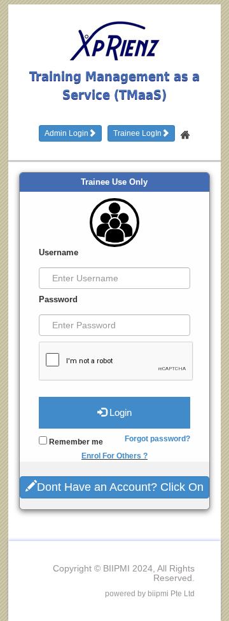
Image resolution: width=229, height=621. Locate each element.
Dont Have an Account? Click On (120, 487)
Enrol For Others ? (114, 455)
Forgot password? (157, 438)
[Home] (185, 131)
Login (119, 412)
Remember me (75, 441)
